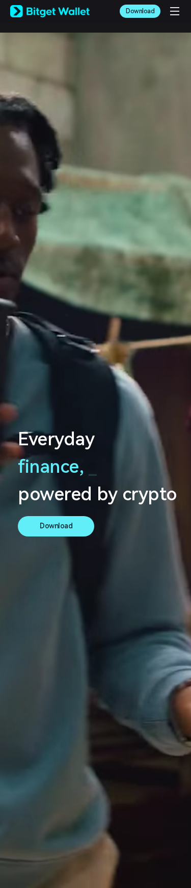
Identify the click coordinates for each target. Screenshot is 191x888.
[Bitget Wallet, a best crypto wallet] (50, 11)
